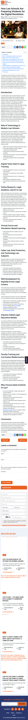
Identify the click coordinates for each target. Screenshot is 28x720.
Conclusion (5, 72)
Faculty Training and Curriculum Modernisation (13, 68)
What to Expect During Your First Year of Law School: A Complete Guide (12, 638)
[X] (17, 47)
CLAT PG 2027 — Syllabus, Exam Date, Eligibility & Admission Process (13, 599)
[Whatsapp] (25, 47)
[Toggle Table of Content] (24, 52)
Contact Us (19, 713)
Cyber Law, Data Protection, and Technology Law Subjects (13, 63)
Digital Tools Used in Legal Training (11, 57)
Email (2, 459)
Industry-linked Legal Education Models (11, 67)
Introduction (5, 54)
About (12, 713)
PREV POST (5, 440)
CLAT (3, 43)
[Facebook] (15, 47)
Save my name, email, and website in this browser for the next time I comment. (14, 468)
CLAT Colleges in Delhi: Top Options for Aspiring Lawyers (13, 560)
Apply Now (26, 360)
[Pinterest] (22, 47)
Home (7, 713)
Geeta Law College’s (8, 410)
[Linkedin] (20, 47)
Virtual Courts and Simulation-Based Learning (13, 60)
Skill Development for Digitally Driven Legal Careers (14, 65)
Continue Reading (7, 572)
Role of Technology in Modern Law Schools (12, 56)
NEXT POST (22, 440)
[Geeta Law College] (6, 2)
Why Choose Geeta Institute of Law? (11, 70)
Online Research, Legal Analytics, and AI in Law (13, 59)
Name (2, 453)
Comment (3, 471)
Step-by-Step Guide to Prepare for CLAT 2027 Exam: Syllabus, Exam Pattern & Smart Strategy (14, 678)
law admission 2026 (9, 310)
